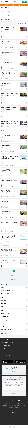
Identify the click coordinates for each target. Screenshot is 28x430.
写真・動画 (3, 85)
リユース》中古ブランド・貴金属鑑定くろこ (6, 165)
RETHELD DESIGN (6, 130)
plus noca (5, 89)
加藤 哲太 (4, 266)
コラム (2, 161)
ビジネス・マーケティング (6, 262)
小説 (2, 43)
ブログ (6, 279)
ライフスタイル (4, 192)
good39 (4, 116)
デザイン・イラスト (5, 112)
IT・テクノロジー (4, 227)
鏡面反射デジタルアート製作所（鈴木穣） (6, 47)
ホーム (2, 279)
